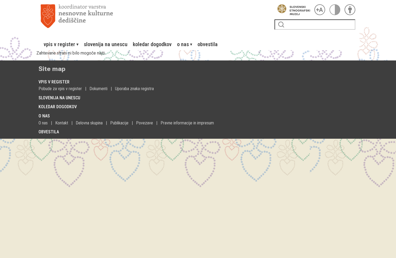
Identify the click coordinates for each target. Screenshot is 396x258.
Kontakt (61, 122)
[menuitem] (61, 44)
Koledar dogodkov (152, 44)
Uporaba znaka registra (134, 88)
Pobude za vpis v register (60, 88)
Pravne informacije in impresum (187, 122)
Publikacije (119, 122)
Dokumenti (98, 88)
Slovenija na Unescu (105, 44)
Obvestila (207, 44)
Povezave (144, 122)
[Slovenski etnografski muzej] (292, 9)
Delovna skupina (89, 122)
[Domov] (155, 16)
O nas (43, 122)
